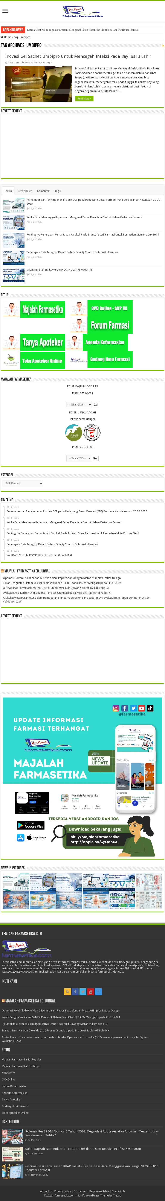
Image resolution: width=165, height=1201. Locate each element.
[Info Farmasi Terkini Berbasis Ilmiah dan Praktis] (82, 10)
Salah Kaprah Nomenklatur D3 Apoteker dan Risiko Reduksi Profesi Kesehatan (83, 1149)
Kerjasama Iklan (99, 1191)
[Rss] (67, 991)
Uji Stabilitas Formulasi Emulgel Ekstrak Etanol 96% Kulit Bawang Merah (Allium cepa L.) (56, 587)
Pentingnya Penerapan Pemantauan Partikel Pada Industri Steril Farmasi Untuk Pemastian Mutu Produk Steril (90, 29)
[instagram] (98, 991)
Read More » (84, 98)
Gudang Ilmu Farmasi (15, 1106)
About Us (46, 1191)
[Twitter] (82, 991)
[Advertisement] (82, 146)
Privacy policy (62, 1191)
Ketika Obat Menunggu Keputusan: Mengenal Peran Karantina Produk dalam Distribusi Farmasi (84, 217)
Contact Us (118, 1191)
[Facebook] (75, 991)
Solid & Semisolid (35, 62)
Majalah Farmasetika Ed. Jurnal (27, 571)
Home (7, 37)
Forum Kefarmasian (14, 1086)
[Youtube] (90, 991)
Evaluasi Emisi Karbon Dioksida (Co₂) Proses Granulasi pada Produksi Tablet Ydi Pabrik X (56, 592)
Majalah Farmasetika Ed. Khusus (21, 1066)
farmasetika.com (65, 1195)
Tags (58, 191)
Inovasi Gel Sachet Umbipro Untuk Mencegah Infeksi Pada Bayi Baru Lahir (78, 56)
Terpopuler (25, 191)
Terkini (8, 191)
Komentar (43, 191)
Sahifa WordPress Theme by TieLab (99, 1195)
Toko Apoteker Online (15, 1112)
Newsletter (8, 1072)
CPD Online (8, 1079)
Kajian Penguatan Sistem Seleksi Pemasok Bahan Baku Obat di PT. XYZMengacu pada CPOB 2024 (62, 582)
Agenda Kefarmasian (15, 1092)
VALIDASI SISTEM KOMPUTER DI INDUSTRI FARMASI (59, 269)
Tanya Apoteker (11, 1099)
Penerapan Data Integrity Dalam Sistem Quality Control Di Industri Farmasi (72, 252)
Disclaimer (80, 1191)
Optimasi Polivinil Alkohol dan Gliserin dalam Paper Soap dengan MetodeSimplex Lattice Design (62, 578)
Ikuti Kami (9, 981)
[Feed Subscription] (163, 45)
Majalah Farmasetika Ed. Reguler (21, 1059)
